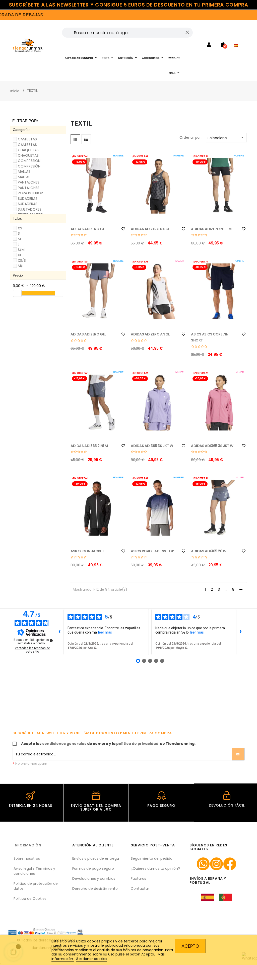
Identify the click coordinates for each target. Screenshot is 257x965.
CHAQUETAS (28, 149)
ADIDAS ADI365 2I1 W (208, 551)
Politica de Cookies (30, 898)
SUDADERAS (27, 198)
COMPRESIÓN (29, 160)
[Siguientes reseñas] (240, 632)
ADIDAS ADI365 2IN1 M (89, 445)
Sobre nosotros (27, 858)
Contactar (140, 888)
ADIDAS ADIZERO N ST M (211, 228)
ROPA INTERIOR (30, 193)
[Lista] (86, 139)
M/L (21, 265)
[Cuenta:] (209, 45)
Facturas (138, 878)
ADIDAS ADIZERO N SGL (150, 228)
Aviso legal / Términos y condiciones (34, 871)
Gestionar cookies (91, 958)
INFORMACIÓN (27, 845)
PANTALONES (28, 182)
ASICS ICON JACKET (87, 551)
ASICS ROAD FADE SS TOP (152, 551)
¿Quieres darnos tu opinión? (155, 868)
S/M (21, 249)
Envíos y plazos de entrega (95, 858)
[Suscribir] (238, 754)
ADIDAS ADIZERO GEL (88, 228)
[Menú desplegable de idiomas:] (237, 39)
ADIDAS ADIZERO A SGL (150, 334)
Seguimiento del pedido (151, 858)
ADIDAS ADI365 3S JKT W (152, 445)
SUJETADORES (29, 209)
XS (20, 228)
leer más (105, 632)
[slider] (17, 293)
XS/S (22, 260)
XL (20, 254)
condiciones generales (64, 743)
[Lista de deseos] (123, 229)
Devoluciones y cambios (93, 878)
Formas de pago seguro (93, 868)
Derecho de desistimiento (95, 888)
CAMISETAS (27, 139)
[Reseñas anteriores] (59, 632)
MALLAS (24, 171)
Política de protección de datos (36, 886)
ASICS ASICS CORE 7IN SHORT (209, 337)
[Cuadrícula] (75, 139)
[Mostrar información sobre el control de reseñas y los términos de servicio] (51, 641)
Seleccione (226, 137)
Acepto (190, 946)
